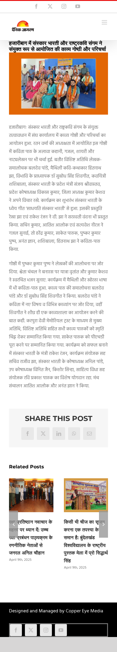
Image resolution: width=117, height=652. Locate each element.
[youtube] (61, 630)
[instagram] (46, 630)
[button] (13, 524)
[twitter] (31, 630)
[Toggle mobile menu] (105, 22)
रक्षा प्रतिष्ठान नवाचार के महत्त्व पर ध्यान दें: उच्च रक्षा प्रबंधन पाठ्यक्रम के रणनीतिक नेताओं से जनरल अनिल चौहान (30, 537)
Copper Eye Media (84, 611)
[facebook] (16, 630)
